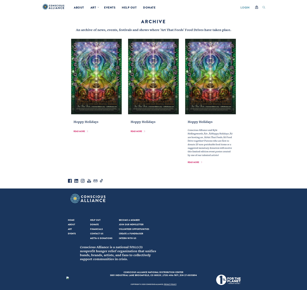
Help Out (129, 7)
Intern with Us (127, 238)
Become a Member (129, 220)
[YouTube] (89, 181)
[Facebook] (70, 181)
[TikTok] (102, 181)
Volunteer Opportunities (134, 229)
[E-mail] (95, 181)
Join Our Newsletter (131, 224)
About (79, 7)
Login (245, 7)
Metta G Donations (101, 238)
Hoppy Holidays (86, 122)
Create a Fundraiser (131, 233)
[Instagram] (83, 181)
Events (109, 7)
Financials (96, 229)
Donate (149, 7)
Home (71, 220)
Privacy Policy (170, 284)
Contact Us (96, 233)
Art (93, 7)
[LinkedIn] (76, 181)
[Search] (263, 8)
